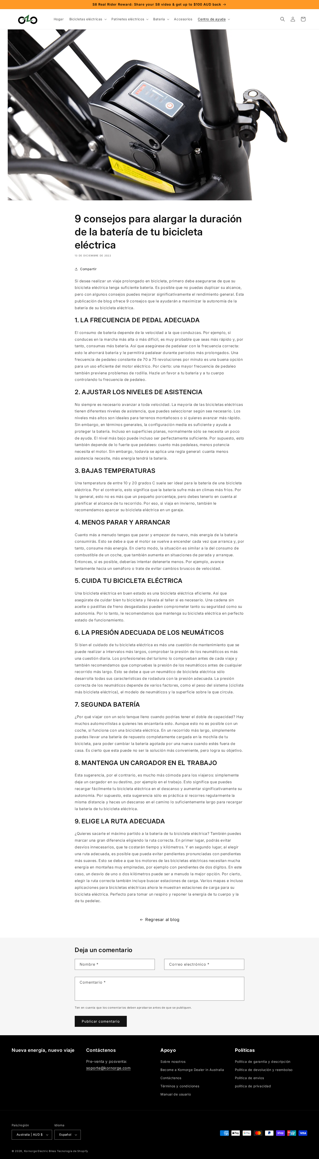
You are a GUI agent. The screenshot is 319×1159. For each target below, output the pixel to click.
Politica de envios (249, 1078)
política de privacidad (253, 1086)
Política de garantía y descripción (263, 1061)
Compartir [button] (88, 269)
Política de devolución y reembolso (264, 1070)
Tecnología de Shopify (72, 1151)
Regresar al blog (162, 919)
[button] (88, 19)
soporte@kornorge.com (108, 1068)
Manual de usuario (175, 1094)
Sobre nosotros (172, 1061)
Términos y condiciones (179, 1086)
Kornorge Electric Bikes (40, 1151)
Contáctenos (170, 1078)
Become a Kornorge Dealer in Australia (192, 1070)
